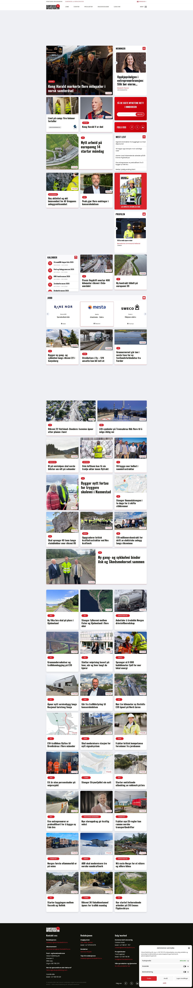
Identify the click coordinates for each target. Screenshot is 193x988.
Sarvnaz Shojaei (86, 952)
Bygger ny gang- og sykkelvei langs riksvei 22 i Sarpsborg (61, 358)
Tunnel (86, 777)
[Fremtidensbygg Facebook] (132, 127)
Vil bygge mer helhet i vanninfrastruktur (127, 467)
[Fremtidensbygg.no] (53, 9)
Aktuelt (51, 81)
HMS (84, 197)
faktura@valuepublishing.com (56, 970)
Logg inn (117, 7)
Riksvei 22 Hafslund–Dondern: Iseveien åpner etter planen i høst (70, 430)
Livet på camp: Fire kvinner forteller (61, 119)
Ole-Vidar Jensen (87, 942)
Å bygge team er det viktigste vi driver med (130, 241)
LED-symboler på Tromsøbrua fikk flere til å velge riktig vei (120, 430)
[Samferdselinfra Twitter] (131, 983)
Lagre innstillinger (182, 978)
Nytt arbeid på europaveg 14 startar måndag (92, 147)
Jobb (67, 7)
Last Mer (96, 917)
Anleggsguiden (103, 7)
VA (118, 462)
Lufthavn (86, 462)
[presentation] (116, 62)
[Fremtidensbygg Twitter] (137, 127)
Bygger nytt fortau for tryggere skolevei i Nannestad (96, 487)
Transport (121, 817)
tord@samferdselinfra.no (123, 959)
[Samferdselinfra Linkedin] (137, 983)
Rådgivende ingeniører (91, 817)
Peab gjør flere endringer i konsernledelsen (95, 202)
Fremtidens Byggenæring (54, 1)
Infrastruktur (122, 615)
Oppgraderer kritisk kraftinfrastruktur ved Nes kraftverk (95, 540)
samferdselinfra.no (63, 949)
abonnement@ (51, 949)
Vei (83, 137)
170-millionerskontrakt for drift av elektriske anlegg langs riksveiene (129, 540)
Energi (85, 533)
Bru (101, 425)
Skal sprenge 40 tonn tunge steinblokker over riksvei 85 (62, 541)
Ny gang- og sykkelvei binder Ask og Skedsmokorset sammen (121, 559)
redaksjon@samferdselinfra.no (57, 942)
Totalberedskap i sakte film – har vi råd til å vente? (128, 80)
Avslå (165, 978)
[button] (189, 948)
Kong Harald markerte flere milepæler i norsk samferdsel (76, 88)
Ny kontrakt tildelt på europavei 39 (127, 284)
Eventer (76, 7)
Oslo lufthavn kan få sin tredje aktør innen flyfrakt (95, 467)
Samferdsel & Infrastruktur (74, 1)
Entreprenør (53, 194)
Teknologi (52, 462)
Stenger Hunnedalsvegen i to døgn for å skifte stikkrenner (129, 503)
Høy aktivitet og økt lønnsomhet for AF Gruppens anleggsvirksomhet (62, 201)
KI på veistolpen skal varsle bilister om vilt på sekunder (61, 467)
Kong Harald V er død (92, 126)
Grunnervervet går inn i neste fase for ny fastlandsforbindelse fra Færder (128, 356)
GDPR (164, 983)
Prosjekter (88, 7)
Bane (84, 354)
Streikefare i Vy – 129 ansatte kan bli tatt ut (93, 359)
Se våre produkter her (122, 966)
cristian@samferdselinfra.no (125, 948)
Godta (149, 978)
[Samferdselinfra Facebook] (125, 983)
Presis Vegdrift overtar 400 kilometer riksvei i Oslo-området (96, 283)
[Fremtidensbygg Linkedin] (143, 127)
